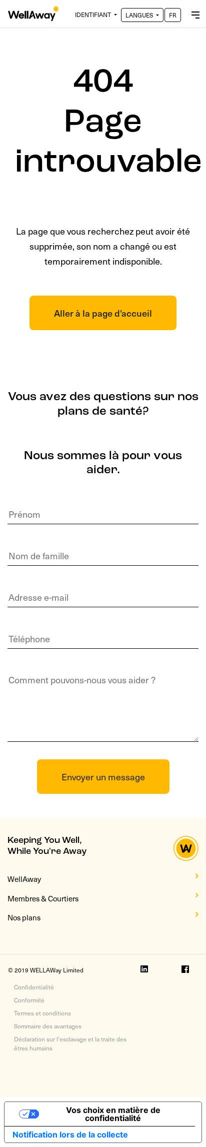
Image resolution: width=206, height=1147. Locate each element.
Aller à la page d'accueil (103, 313)
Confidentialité (34, 986)
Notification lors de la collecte (70, 1134)
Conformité (29, 999)
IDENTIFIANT (93, 14)
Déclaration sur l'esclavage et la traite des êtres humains (70, 1043)
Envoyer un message (103, 776)
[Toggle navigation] (195, 13)
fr (172, 15)
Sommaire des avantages (48, 1025)
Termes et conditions (42, 1012)
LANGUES (140, 15)
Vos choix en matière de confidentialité (113, 1114)
